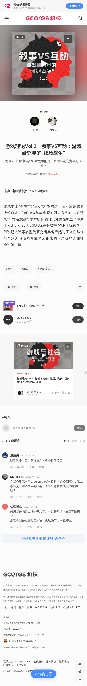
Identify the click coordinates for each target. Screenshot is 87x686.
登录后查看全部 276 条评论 (43, 538)
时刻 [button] (82, 441)
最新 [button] (74, 441)
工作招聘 (21, 665)
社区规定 (8, 665)
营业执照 (7, 617)
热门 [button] (66, 441)
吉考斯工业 (41, 607)
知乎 (5, 607)
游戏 (9, 269)
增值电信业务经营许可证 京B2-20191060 (21, 623)
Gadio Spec (54, 174)
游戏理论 (44, 269)
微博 (13, 607)
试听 (78, 306)
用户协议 (51, 661)
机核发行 (68, 607)
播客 (29, 607)
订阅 (78, 319)
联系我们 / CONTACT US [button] (16, 661)
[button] (68, 38)
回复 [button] (31, 467)
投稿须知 (38, 661)
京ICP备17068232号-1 (13, 628)
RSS (78, 607)
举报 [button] (41, 467)
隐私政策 (64, 661)
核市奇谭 (55, 607)
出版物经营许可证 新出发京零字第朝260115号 (24, 647)
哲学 (25, 269)
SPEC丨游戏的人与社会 (31, 305)
